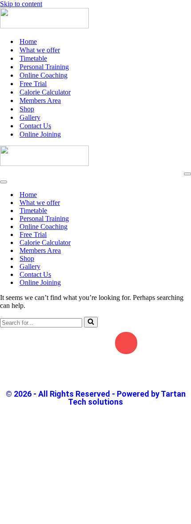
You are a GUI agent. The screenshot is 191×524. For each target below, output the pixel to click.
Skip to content (21, 4)
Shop (27, 109)
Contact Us (35, 126)
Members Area (40, 100)
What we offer (40, 50)
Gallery (30, 117)
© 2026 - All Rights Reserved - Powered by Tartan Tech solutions (96, 397)
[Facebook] (65, 343)
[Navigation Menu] (187, 174)
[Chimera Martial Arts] (44, 26)
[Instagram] (126, 343)
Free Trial (33, 83)
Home (28, 41)
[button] (95, 373)
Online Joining (40, 134)
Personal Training (44, 67)
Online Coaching (44, 75)
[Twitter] (95, 343)
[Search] (91, 322)
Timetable (33, 58)
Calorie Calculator (45, 92)
